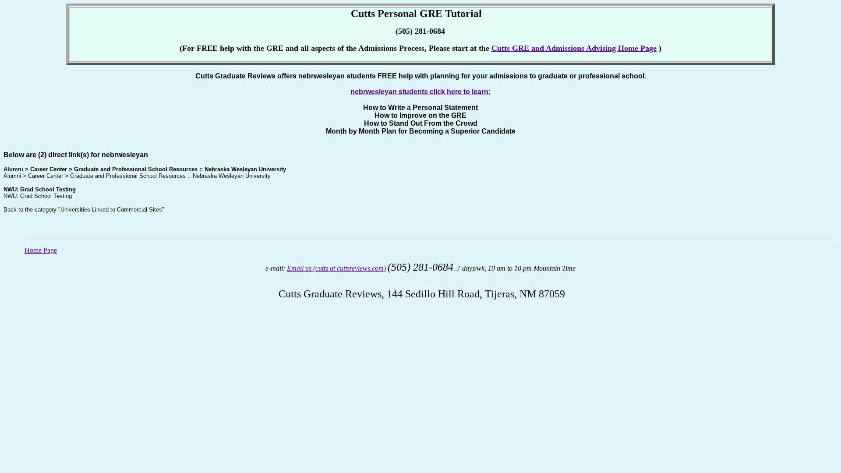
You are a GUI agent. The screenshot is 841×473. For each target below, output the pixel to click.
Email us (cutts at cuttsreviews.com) (336, 268)
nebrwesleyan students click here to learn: (420, 91)
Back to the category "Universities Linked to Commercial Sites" (84, 209)
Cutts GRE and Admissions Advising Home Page (574, 48)
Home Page (41, 250)
